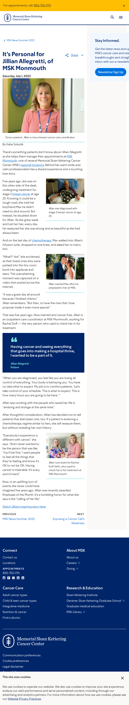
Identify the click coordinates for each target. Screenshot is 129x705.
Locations (9, 563)
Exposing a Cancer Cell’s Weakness (68, 521)
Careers (72, 563)
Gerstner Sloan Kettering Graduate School (94, 600)
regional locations (32, 165)
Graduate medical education (85, 606)
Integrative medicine (16, 606)
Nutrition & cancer (15, 612)
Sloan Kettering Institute (82, 595)
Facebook (8, 577)
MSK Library (74, 612)
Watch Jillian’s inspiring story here (24, 506)
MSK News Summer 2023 (20, 40)
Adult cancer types (15, 595)
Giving (71, 568)
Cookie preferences (16, 661)
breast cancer (21, 194)
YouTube (18, 577)
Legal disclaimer (13, 666)
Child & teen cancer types (19, 600)
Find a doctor (11, 617)
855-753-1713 (42, 5)
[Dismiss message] (124, 5)
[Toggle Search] (112, 18)
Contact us (10, 557)
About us (72, 557)
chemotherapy (41, 240)
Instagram (4, 577)
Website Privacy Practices (24, 698)
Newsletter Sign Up (110, 72)
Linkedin (23, 577)
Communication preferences (21, 655)
